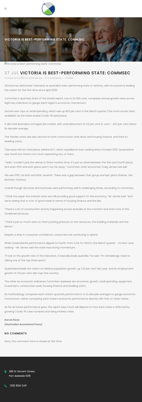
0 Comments (53, 78)
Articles (33, 78)
